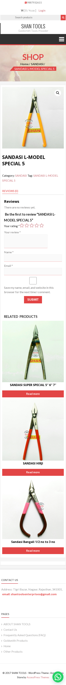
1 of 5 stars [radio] (22, 225)
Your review (12, 232)
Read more (33, 393)
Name (9, 252)
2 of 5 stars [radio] (27, 225)
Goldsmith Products (15, 640)
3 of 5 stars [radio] (32, 225)
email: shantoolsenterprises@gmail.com (29, 594)
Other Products (13, 651)
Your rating (12, 226)
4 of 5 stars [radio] (36, 225)
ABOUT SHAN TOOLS (16, 624)
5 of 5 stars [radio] (41, 225)
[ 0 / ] (29, 10)
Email (8, 265)
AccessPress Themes (38, 677)
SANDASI (37, 64)
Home (24, 64)
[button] (57, 93)
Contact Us (10, 629)
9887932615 (34, 2)
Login (41, 10)
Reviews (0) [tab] (10, 191)
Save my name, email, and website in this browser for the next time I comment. (29, 290)
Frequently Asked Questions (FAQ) (24, 635)
